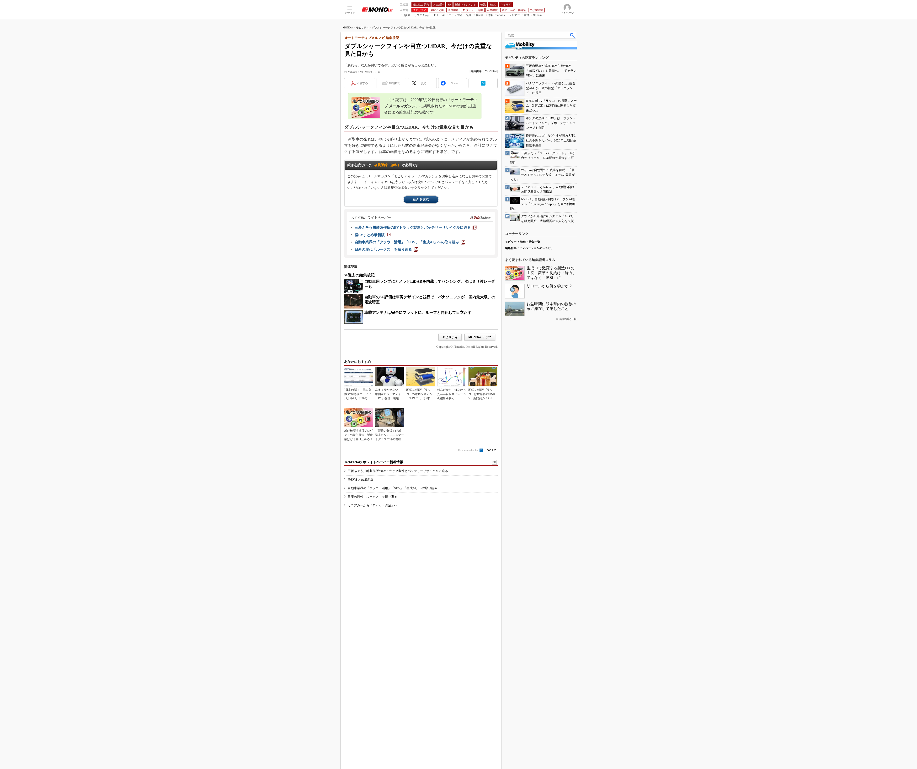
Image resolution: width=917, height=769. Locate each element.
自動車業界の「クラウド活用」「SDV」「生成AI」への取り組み (392, 488)
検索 (572, 35)
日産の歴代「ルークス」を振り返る (372, 496)
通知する (394, 83)
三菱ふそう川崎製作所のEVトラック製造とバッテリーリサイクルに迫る (398, 471)
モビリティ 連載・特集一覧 (522, 242)
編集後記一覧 (568, 319)
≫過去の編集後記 (359, 275)
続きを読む (421, 199)
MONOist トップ (479, 337)
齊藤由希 (476, 71)
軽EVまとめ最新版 (360, 479)
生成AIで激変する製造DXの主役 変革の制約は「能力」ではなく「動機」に (551, 273)
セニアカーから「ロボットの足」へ (372, 505)
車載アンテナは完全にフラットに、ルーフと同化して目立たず (417, 312)
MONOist (348, 27)
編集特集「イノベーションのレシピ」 (529, 248)
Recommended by (468, 450)
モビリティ (362, 27)
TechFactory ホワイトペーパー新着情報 (373, 462)
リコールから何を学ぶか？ (549, 286)
